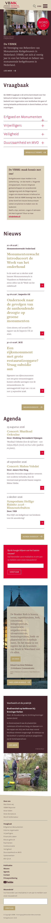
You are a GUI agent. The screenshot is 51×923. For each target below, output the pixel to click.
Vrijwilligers (8, 833)
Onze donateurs (10, 814)
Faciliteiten (8, 843)
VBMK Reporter (9, 808)
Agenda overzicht (30, 537)
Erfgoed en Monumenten (13, 827)
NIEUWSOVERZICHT (30, 407)
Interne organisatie (11, 830)
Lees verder (15, 659)
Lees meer (8, 71)
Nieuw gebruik (9, 840)
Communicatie (9, 846)
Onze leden (8, 811)
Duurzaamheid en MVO (12, 852)
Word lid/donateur (11, 817)
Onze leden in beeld (17, 682)
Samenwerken (9, 856)
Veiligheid (8, 849)
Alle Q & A (7, 859)
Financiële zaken (10, 837)
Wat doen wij (9, 804)
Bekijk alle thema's (34, 152)
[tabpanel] (26, 22)
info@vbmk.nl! (14, 216)
